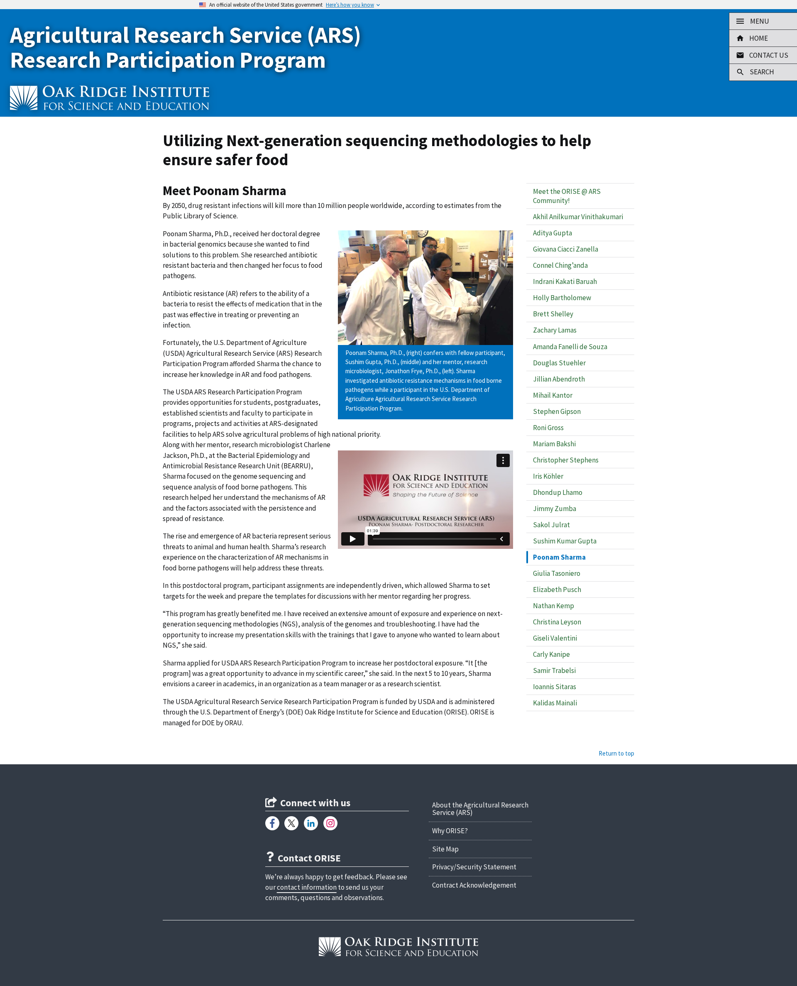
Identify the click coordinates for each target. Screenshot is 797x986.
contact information (307, 887)
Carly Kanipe (551, 654)
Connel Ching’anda (560, 265)
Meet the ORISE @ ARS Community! (567, 196)
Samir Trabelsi (554, 670)
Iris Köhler (548, 476)
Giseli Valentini (555, 638)
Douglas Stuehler (559, 362)
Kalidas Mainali (555, 702)
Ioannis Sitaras (554, 686)
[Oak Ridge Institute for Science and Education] (109, 98)
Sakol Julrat (551, 524)
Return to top (616, 753)
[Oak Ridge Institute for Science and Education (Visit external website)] (398, 947)
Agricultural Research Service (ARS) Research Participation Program (185, 47)
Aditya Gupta (552, 232)
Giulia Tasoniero (556, 573)
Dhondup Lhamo (557, 492)
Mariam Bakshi (554, 443)
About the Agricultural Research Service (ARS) (480, 808)
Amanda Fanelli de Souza (570, 346)
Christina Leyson (557, 621)
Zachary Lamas (555, 330)
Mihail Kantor (552, 395)
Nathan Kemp (553, 605)
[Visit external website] (272, 823)
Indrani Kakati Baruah (565, 281)
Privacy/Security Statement (474, 866)
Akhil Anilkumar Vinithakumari (578, 216)
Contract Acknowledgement (474, 885)
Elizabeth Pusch (557, 589)
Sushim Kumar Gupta (565, 541)
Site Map (445, 849)
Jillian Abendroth (559, 379)
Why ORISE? (450, 830)
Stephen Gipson (557, 411)
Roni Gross (548, 427)
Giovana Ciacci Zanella (565, 249)
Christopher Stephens (566, 460)
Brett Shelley (553, 313)
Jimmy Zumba (554, 508)
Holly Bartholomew (562, 297)
